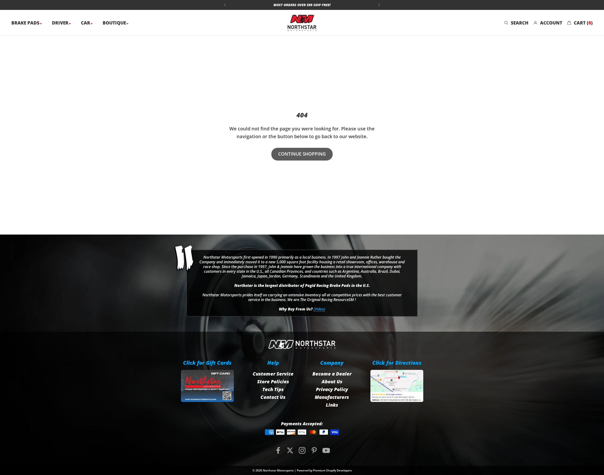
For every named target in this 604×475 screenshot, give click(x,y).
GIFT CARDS (328, 5)
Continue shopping (302, 154)
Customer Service (273, 374)
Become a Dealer (332, 374)
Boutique (115, 23)
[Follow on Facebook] (278, 450)
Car (86, 23)
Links (332, 405)
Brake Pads (26, 23)
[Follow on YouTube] (326, 450)
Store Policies (273, 381)
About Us (332, 381)
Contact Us (272, 397)
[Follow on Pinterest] (314, 450)
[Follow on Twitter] (290, 450)
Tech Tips (273, 389)
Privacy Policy (332, 389)
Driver (61, 23)
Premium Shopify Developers (332, 470)
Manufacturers (332, 397)
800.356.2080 (277, 5)
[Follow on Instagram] (302, 450)
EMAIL (303, 5)
